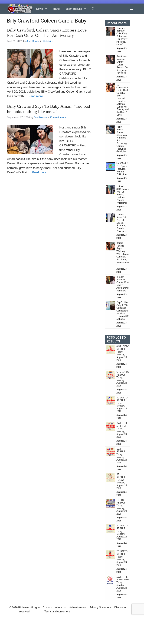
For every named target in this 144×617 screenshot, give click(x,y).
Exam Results (74, 8)
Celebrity (48, 41)
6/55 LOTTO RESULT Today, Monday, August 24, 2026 (122, 353)
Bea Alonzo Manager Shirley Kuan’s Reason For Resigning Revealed (122, 64)
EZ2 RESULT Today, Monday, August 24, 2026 (121, 456)
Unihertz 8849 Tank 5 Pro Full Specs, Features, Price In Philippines (122, 194)
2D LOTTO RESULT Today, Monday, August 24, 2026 (121, 558)
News (39, 8)
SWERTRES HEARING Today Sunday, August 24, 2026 (122, 584)
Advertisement (77, 607)
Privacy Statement (100, 607)
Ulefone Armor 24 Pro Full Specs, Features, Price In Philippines (121, 222)
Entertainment (58, 117)
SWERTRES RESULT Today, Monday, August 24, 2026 (122, 430)
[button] (93, 9)
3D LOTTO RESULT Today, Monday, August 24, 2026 (121, 532)
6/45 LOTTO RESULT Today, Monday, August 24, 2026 (122, 379)
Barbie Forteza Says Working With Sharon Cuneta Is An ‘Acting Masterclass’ (122, 254)
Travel (56, 8)
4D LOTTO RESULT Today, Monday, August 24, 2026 (121, 404)
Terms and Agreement (57, 611)
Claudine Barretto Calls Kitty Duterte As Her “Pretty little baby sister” (121, 36)
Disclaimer (120, 607)
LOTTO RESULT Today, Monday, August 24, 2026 (121, 507)
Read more (35, 96)
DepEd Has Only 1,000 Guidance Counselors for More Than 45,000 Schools (122, 310)
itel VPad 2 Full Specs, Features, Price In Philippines (122, 169)
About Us (60, 607)
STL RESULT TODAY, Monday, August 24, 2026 (121, 481)
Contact (47, 607)
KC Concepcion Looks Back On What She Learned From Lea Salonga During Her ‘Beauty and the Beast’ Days (122, 99)
